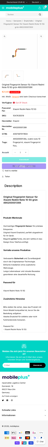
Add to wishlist (11, 171)
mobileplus (14, 426)
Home (8, 21)
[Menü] (3, 8)
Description (13, 186)
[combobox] (21, 14)
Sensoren (17, 21)
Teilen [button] (7, 176)
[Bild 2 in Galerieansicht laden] (18, 76)
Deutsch (35, 2)
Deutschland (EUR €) (16, 2)
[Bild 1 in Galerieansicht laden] (7, 76)
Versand (15, 96)
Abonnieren (37, 365)
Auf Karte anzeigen (10, 396)
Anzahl (5, 152)
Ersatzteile (28, 21)
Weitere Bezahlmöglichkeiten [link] (24, 166)
